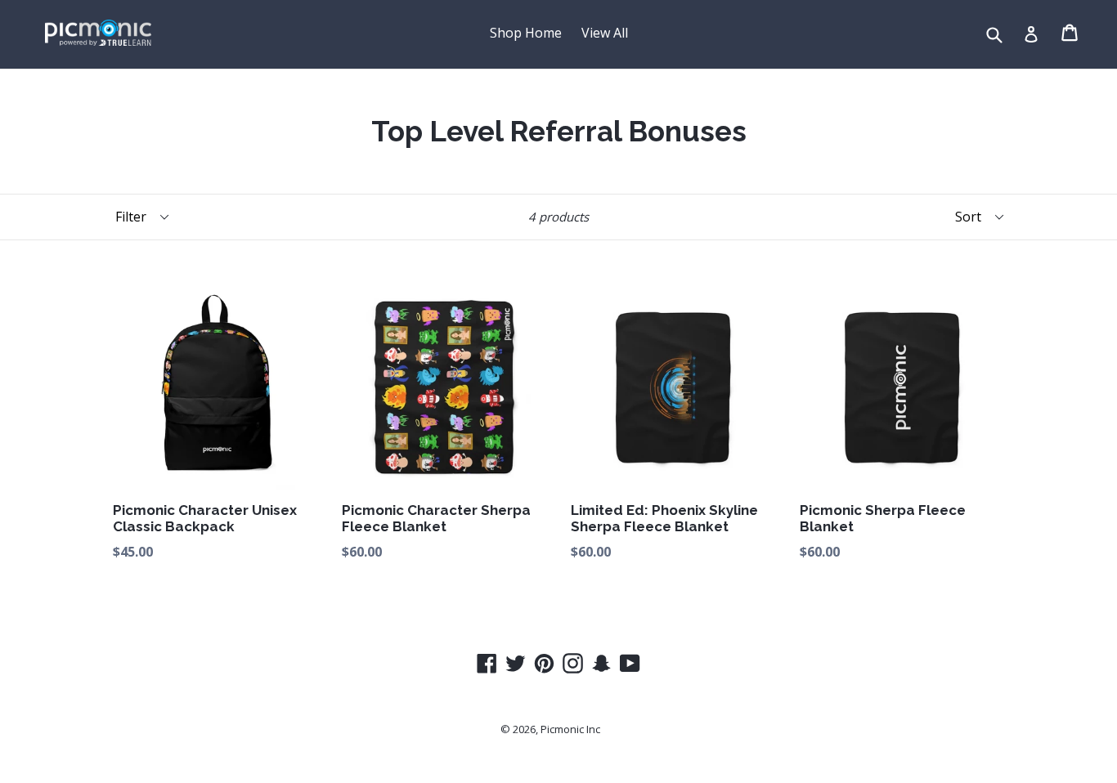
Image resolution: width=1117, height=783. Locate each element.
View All (604, 33)
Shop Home (526, 33)
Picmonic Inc (570, 729)
